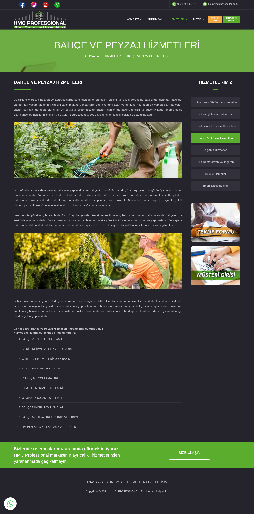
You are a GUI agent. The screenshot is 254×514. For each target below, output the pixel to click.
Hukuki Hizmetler (215, 173)
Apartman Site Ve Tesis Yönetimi (217, 102)
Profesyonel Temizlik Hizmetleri (216, 126)
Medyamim (161, 491)
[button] (10, 503)
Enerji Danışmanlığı (215, 185)
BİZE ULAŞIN (189, 453)
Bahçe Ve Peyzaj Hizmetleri (215, 138)
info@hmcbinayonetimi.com (222, 4)
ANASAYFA (134, 19)
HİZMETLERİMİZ (139, 482)
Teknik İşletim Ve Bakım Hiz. (215, 114)
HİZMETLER (177, 19)
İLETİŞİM (199, 19)
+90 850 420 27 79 (186, 4)
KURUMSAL (155, 19)
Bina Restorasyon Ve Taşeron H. (217, 161)
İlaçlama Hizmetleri (215, 149)
